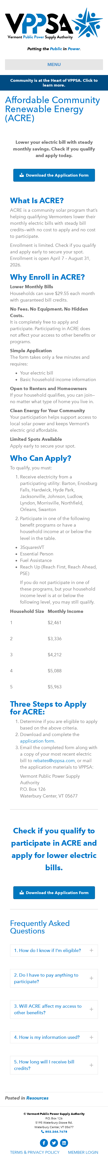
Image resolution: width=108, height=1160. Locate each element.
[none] (91, 950)
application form (37, 741)
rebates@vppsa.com (54, 760)
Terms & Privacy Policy (35, 1152)
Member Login (83, 1152)
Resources (37, 1098)
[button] (54, 950)
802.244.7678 (55, 1131)
